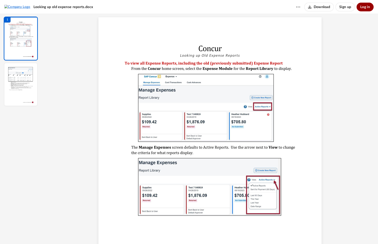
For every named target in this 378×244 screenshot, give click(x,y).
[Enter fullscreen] (250, 233)
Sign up (345, 7)
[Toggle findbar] (177, 233)
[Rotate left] (234, 233)
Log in (365, 7)
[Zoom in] (225, 233)
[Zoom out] (210, 233)
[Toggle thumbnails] (169, 233)
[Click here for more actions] (298, 7)
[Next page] (201, 233)
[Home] (17, 7)
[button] (20, 38)
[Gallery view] (242, 233)
